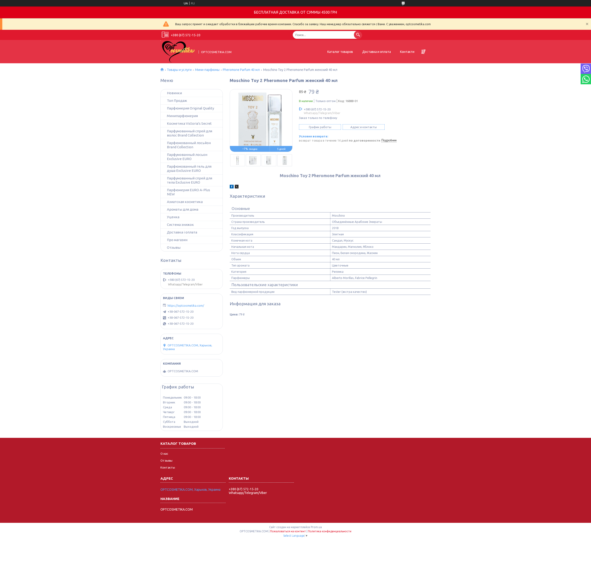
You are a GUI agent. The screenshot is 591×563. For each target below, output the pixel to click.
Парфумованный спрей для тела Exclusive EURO (189, 180)
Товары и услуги (179, 70)
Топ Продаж (177, 101)
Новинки (174, 93)
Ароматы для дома (182, 209)
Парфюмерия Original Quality (190, 108)
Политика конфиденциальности (329, 531)
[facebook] (232, 187)
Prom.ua (316, 527)
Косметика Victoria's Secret (189, 123)
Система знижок (180, 225)
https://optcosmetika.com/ (186, 305)
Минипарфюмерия (182, 116)
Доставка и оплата (376, 52)
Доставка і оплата (182, 232)
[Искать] (358, 35)
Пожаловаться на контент (288, 531)
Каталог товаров (340, 52)
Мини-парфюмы (207, 70)
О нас (164, 453)
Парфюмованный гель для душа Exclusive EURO (189, 168)
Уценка (173, 217)
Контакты (167, 467)
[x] (236, 187)
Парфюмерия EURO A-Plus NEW (188, 192)
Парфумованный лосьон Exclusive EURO (187, 157)
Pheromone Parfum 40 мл (241, 70)
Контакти (407, 52)
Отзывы (174, 247)
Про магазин (177, 240)
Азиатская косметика (185, 202)
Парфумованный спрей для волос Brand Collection (189, 133)
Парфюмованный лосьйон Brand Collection (189, 145)
